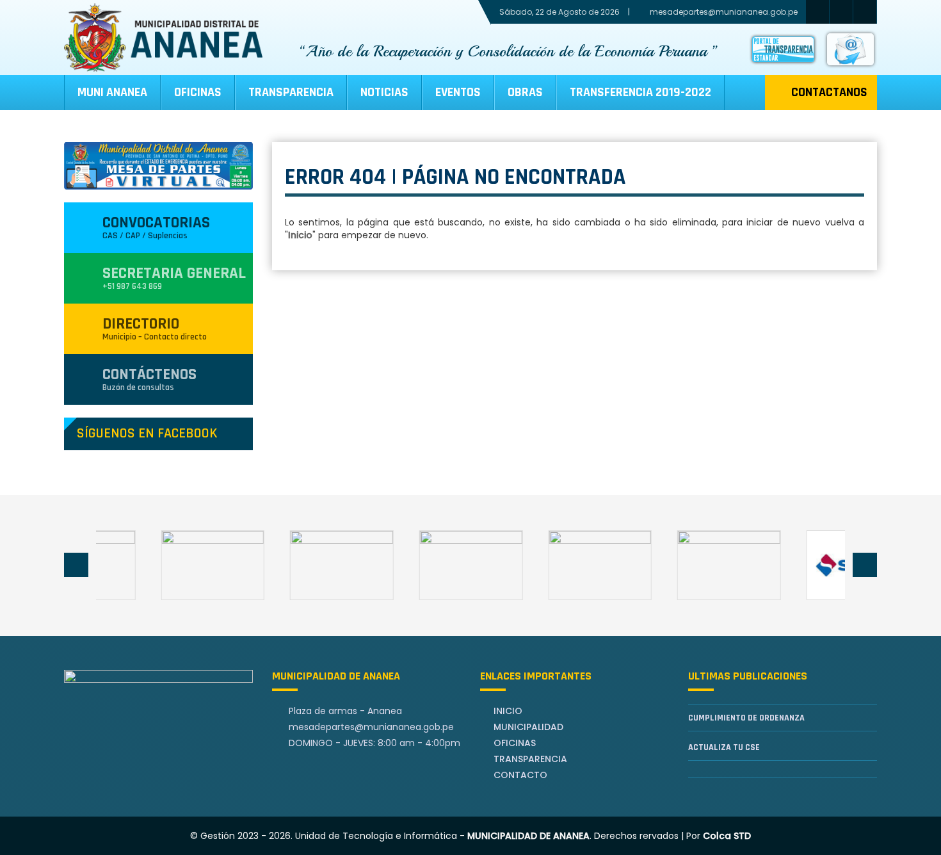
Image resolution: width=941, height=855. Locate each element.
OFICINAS (515, 743)
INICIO (508, 710)
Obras (525, 92)
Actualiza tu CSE (724, 747)
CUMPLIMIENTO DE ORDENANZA (746, 718)
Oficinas (197, 92)
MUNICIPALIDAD (528, 727)
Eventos (458, 92)
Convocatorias (156, 227)
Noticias (384, 92)
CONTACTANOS (829, 92)
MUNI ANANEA (112, 92)
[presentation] (76, 565)
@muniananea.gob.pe (371, 727)
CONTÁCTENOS (149, 378)
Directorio (154, 328)
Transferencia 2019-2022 (640, 92)
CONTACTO (520, 775)
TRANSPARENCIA (291, 92)
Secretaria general (174, 277)
